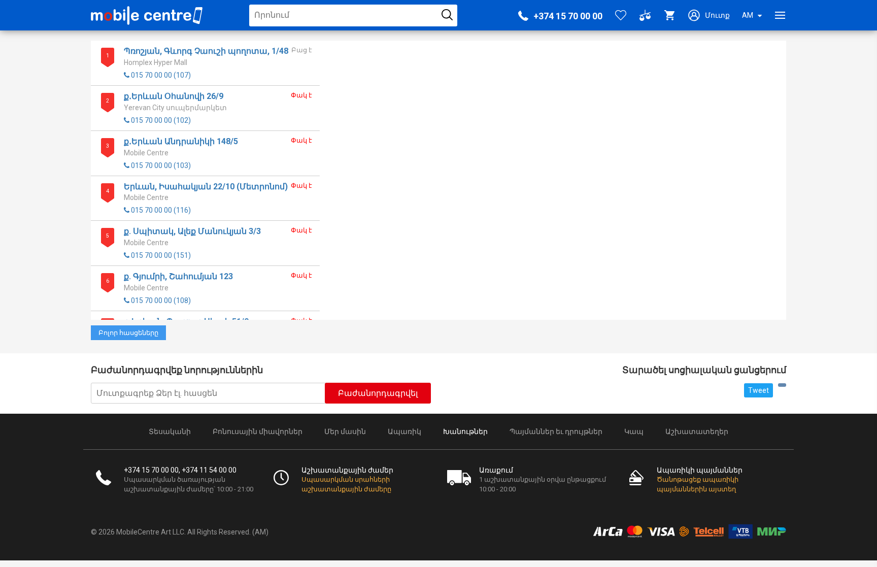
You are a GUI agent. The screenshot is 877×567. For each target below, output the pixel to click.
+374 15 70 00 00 (567, 16)
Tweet (758, 390)
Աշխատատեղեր (696, 431)
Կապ (634, 431)
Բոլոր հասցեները (128, 333)
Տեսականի (170, 431)
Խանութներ (465, 431)
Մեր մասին (345, 431)
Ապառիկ (404, 431)
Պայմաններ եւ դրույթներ (556, 431)
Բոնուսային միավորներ (257, 431)
